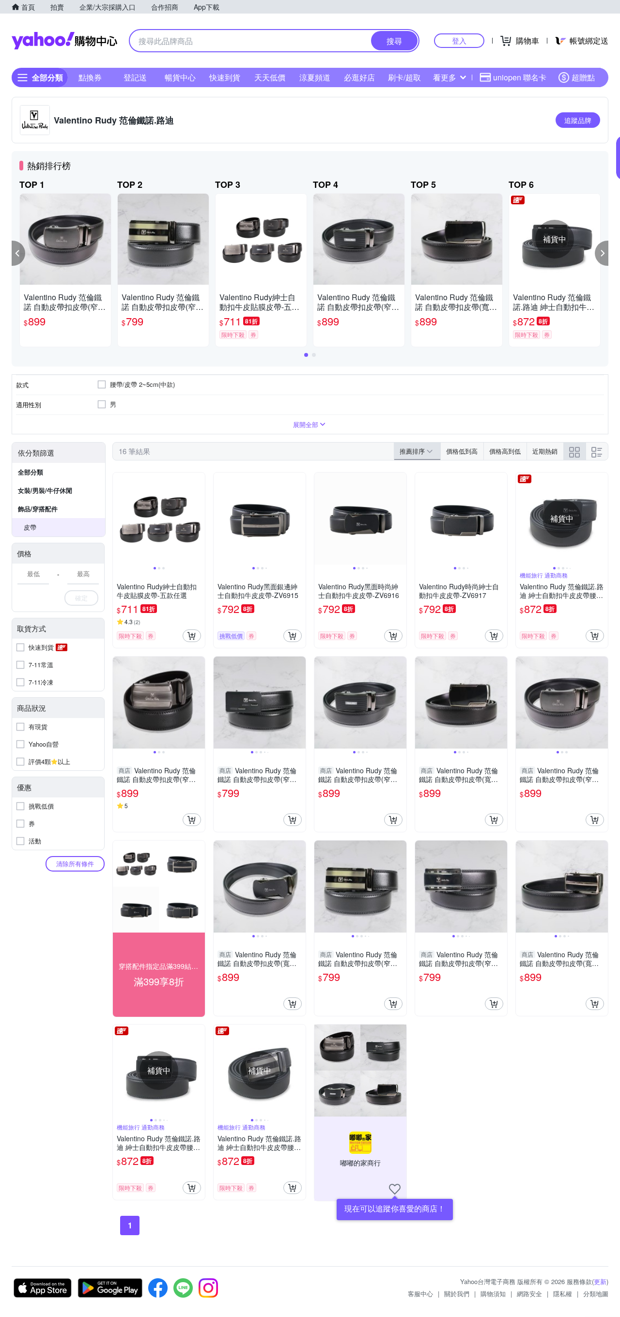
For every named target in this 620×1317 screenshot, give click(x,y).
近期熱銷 (545, 451)
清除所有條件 (75, 863)
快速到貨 (224, 77)
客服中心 (420, 1293)
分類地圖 (595, 1293)
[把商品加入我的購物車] (192, 635)
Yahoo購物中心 (64, 40)
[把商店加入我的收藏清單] (395, 1189)
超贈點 (583, 77)
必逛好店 (359, 77)
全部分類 (30, 471)
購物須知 (493, 1293)
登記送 (135, 77)
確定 (81, 597)
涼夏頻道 (314, 77)
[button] (18, 253)
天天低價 (269, 77)
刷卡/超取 (404, 77)
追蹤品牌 (577, 120)
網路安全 (529, 1293)
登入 (459, 40)
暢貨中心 (180, 77)
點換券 (90, 77)
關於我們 (456, 1293)
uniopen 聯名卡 (519, 77)
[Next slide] (198, 518)
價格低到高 (462, 451)
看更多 (444, 77)
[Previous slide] (119, 518)
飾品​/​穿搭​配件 (38, 508)
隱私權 (562, 1293)
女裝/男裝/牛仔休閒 (45, 490)
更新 (600, 1281)
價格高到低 (505, 451)
